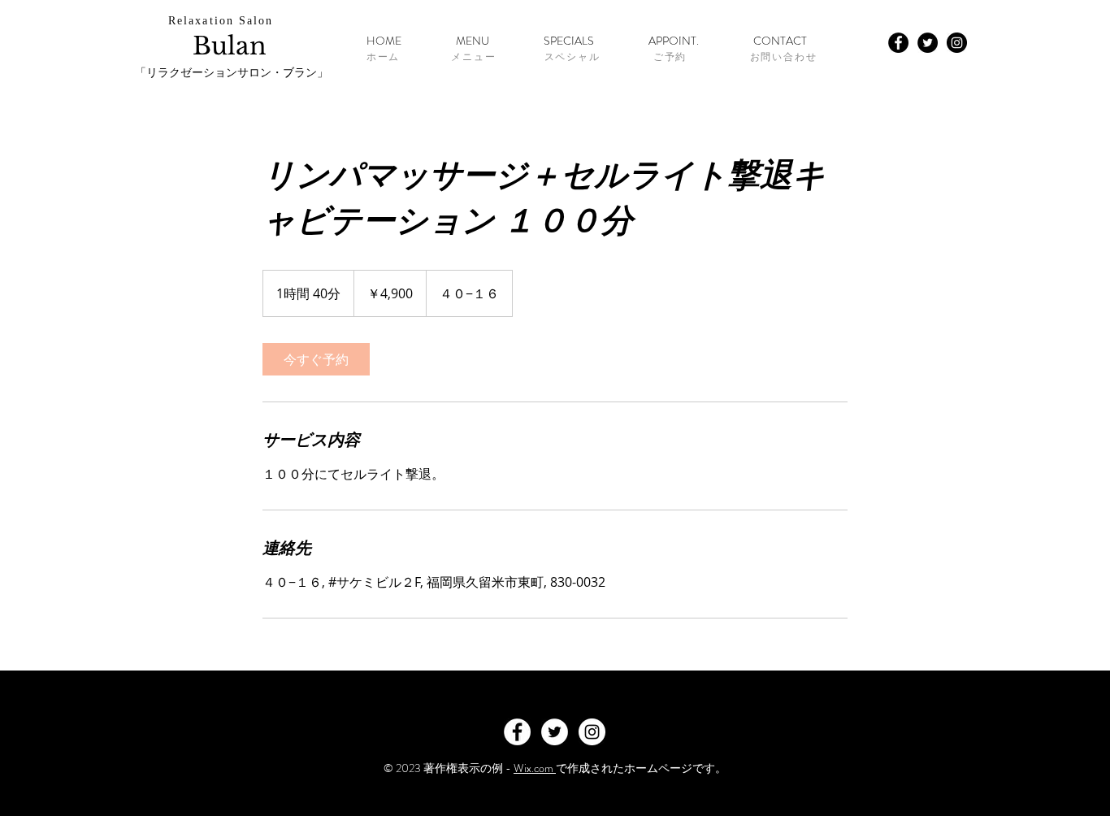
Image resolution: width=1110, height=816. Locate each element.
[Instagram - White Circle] (592, 731)
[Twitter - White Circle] (554, 731)
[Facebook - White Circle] (517, 731)
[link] (316, 359)
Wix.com (535, 768)
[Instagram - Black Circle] (957, 43)
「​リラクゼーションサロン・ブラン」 (231, 73)
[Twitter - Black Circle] (927, 43)
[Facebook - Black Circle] (898, 43)
